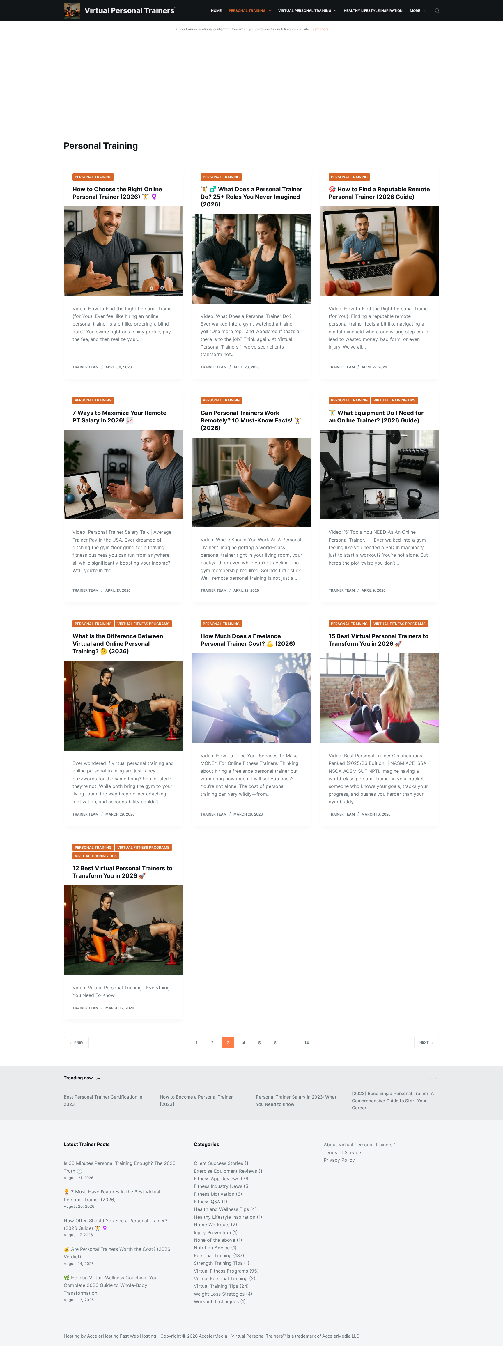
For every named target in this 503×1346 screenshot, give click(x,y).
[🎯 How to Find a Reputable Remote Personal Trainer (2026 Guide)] (379, 251)
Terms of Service (342, 1152)
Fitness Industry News (218, 1186)
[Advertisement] (251, 78)
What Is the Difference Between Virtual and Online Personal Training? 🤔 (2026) (117, 644)
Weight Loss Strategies (219, 1294)
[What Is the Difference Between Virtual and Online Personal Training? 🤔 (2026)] (123, 706)
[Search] (437, 10)
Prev (79, 1042)
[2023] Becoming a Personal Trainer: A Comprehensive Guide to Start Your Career (393, 1101)
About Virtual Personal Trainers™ (359, 1144)
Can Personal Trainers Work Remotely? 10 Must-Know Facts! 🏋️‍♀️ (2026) (251, 420)
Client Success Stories (218, 1163)
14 (306, 1042)
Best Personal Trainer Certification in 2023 (103, 1100)
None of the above (214, 1240)
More (415, 10)
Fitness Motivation (214, 1194)
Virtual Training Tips (394, 400)
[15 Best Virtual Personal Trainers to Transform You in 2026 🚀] (379, 698)
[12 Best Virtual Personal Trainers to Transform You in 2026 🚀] (123, 930)
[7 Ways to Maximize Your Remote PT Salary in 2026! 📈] (123, 475)
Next (424, 1042)
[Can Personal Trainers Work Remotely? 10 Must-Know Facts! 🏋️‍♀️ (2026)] (251, 482)
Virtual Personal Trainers (129, 10)
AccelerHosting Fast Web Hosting (121, 1336)
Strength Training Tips (218, 1263)
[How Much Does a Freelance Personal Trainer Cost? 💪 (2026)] (251, 698)
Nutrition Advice (212, 1248)
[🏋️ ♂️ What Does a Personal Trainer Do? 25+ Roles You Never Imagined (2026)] (251, 259)
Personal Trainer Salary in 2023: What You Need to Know (296, 1100)
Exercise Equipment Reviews (225, 1171)
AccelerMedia (213, 1336)
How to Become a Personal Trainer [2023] (196, 1100)
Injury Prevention (212, 1232)
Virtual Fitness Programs (143, 624)
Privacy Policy (339, 1160)
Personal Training (247, 10)
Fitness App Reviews (216, 1178)
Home (216, 10)
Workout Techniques (216, 1301)
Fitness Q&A (207, 1201)
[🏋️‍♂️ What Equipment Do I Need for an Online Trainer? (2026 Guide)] (379, 475)
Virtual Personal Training (304, 10)
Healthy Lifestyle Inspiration (373, 10)
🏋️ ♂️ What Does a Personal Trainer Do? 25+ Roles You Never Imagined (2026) (251, 197)
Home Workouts (211, 1225)
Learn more (320, 29)
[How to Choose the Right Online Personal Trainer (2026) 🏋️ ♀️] (123, 251)
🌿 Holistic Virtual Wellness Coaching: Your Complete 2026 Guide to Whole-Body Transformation (111, 1285)
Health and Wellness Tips (221, 1209)
